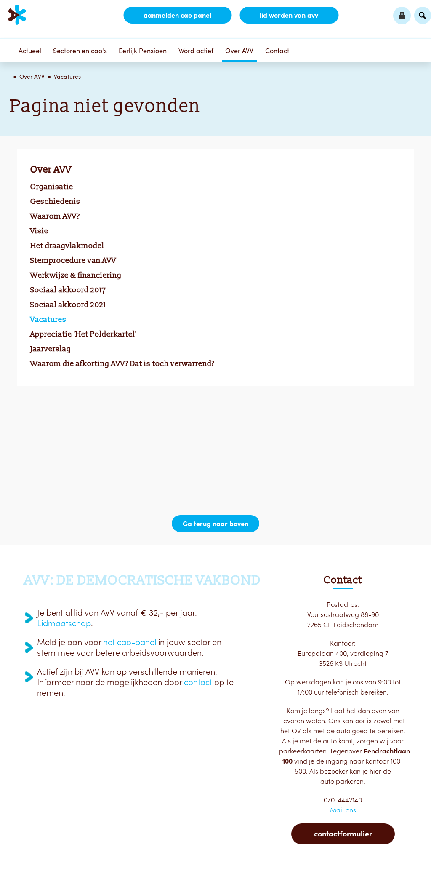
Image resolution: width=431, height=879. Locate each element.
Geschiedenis (55, 201)
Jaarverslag (50, 348)
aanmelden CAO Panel (177, 15)
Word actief (195, 50)
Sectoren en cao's (80, 50)
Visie (39, 230)
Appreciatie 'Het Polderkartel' (83, 334)
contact (198, 682)
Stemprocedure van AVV (73, 260)
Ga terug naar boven (215, 523)
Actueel (30, 50)
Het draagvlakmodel (67, 245)
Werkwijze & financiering (76, 275)
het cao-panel (129, 642)
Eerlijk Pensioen (143, 50)
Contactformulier (343, 834)
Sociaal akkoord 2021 (68, 304)
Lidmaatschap (64, 623)
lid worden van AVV (289, 15)
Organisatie (51, 186)
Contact (277, 50)
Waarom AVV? (55, 216)
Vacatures (67, 76)
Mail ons (343, 810)
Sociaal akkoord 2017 (68, 289)
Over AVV (239, 50)
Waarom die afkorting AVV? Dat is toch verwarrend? (122, 363)
